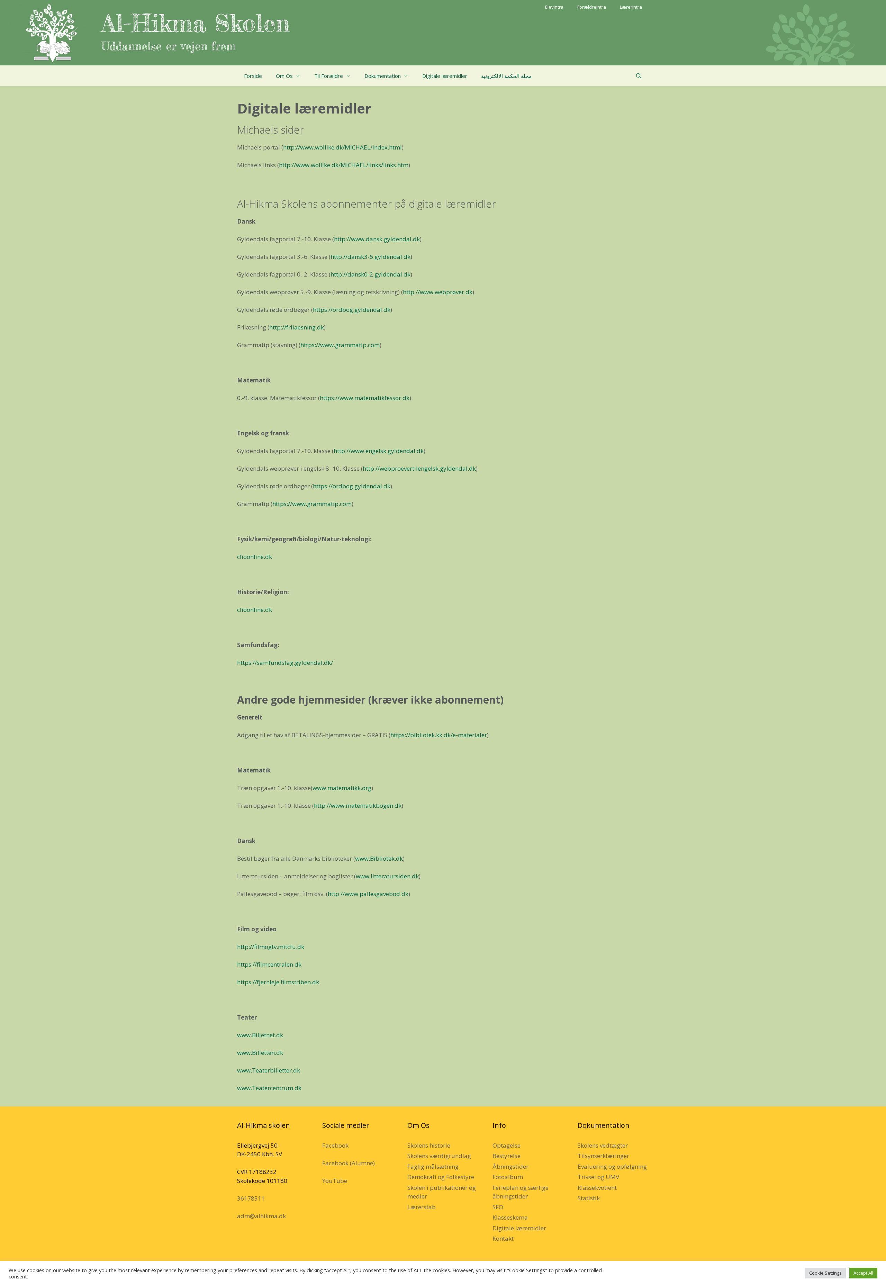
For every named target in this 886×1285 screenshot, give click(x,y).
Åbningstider (510, 1166)
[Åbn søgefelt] (639, 75)
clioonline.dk (254, 557)
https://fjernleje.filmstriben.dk (278, 982)
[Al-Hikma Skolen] (51, 32)
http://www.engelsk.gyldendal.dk (379, 451)
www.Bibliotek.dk (379, 858)
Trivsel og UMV (598, 1177)
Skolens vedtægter (603, 1145)
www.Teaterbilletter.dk (268, 1070)
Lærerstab (421, 1207)
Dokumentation (382, 75)
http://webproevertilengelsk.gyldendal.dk (419, 468)
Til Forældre (328, 75)
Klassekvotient (597, 1188)
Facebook (335, 1145)
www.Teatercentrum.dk (269, 1088)
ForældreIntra (591, 7)
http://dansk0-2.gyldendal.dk (370, 274)
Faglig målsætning (433, 1166)
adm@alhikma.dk (261, 1216)
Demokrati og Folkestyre (440, 1177)
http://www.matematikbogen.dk (357, 805)
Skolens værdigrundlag (439, 1156)
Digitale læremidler (444, 75)
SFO (497, 1207)
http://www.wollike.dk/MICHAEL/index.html (342, 147)
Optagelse (506, 1145)
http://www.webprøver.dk (437, 292)
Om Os (284, 75)
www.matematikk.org (342, 788)
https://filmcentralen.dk (269, 964)
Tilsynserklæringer (603, 1156)
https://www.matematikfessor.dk (364, 398)
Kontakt (503, 1238)
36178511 (251, 1198)
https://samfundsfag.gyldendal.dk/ (285, 663)
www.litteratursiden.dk (387, 876)
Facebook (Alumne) (348, 1163)
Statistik (589, 1198)
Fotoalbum (507, 1177)
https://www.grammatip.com (340, 345)
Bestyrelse (506, 1156)
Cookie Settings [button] (825, 1273)
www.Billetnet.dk (260, 1035)
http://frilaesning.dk (296, 327)
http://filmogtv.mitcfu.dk (270, 947)
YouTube (334, 1181)
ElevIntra (554, 7)
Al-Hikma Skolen (195, 23)
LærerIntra (631, 7)
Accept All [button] (863, 1273)
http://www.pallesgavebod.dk (368, 894)
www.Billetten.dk (260, 1053)
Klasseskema (510, 1217)
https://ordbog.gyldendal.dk (351, 310)
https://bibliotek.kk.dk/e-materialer (438, 735)
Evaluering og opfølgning (612, 1166)
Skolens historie (428, 1145)
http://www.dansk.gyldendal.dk (377, 239)
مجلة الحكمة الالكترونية (506, 75)
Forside (253, 75)
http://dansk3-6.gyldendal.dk (370, 257)
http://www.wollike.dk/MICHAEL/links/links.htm (343, 165)
